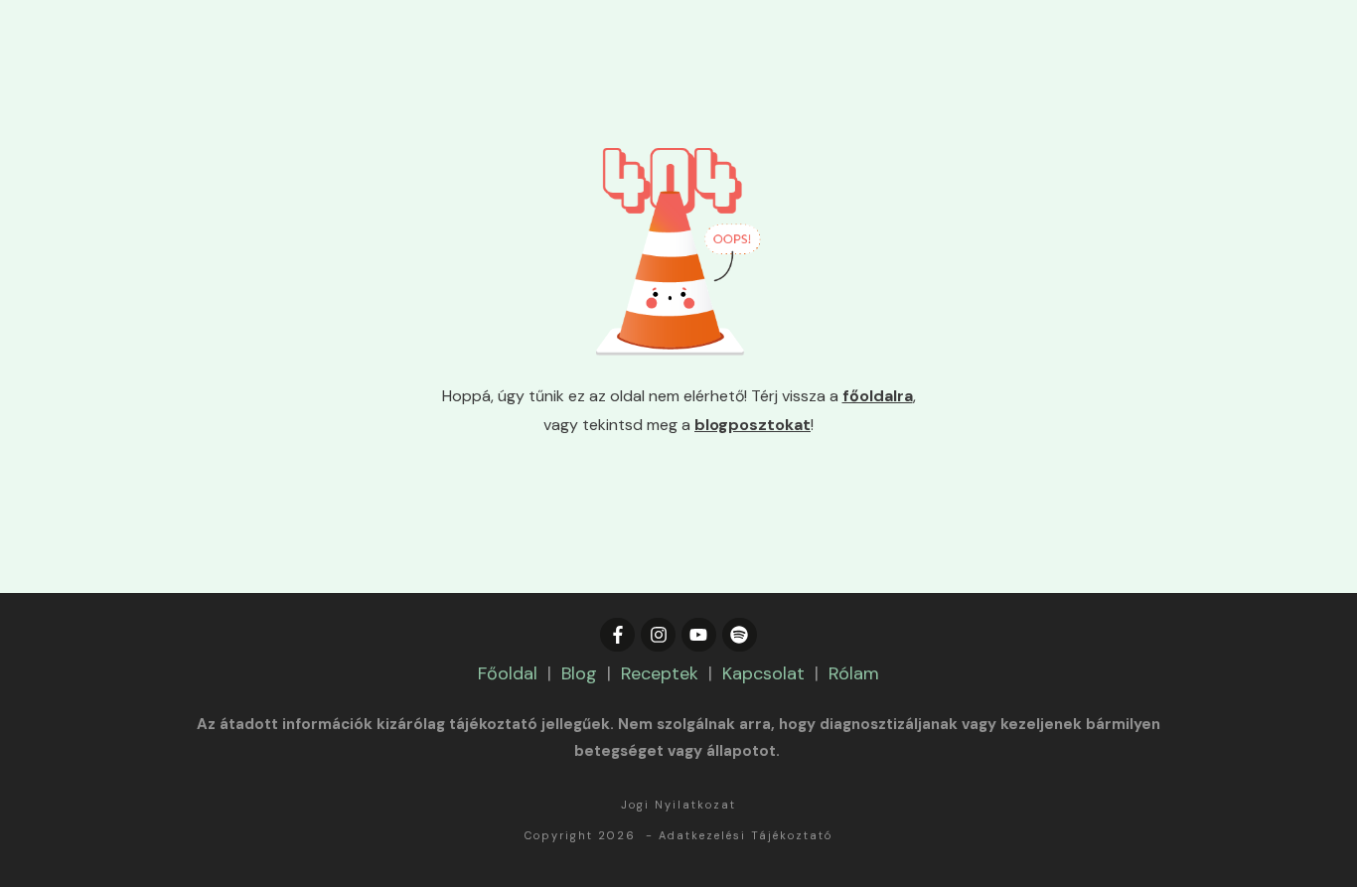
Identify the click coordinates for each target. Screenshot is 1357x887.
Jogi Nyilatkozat (678, 805)
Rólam (854, 673)
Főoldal (507, 673)
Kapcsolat (763, 673)
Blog (579, 673)
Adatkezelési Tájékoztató (745, 835)
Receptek (659, 673)
